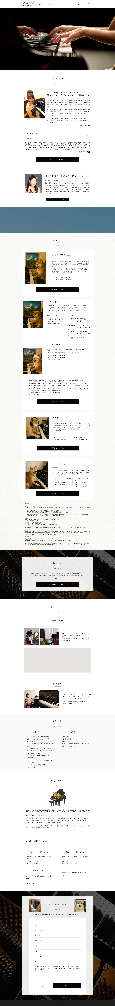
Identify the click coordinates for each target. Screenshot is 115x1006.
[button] (57, 159)
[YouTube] (88, 151)
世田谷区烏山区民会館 (34, 863)
